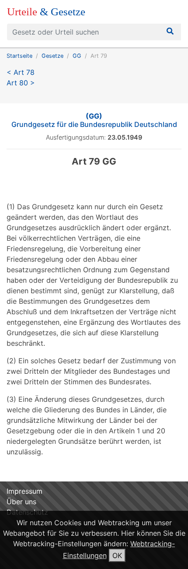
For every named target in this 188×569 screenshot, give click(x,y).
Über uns (21, 501)
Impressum (24, 491)
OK (117, 555)
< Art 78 (21, 72)
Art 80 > (21, 82)
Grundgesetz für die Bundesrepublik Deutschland (94, 120)
